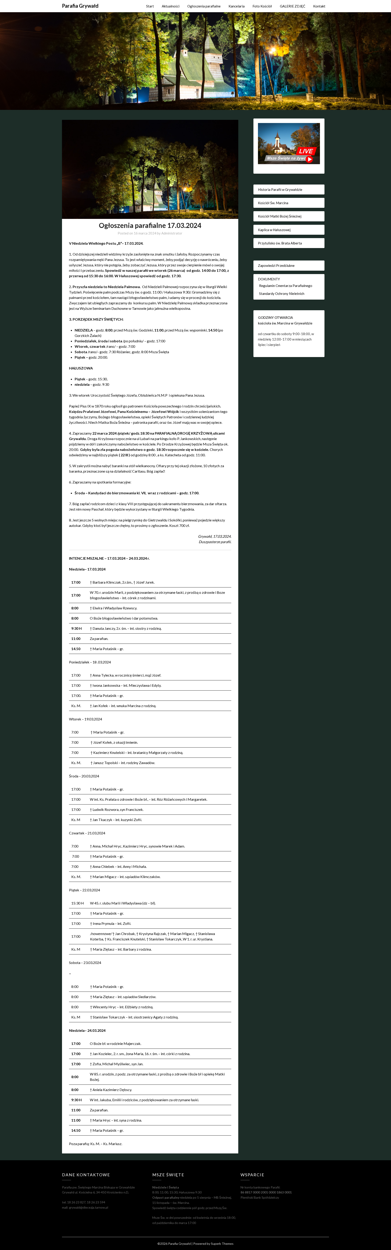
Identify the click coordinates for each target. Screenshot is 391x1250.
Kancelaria (237, 6)
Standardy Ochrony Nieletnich (281, 293)
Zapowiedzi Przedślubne (276, 265)
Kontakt (319, 6)
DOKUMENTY (269, 279)
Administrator (171, 233)
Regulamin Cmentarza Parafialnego (285, 286)
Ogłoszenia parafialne (204, 6)
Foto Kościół (262, 6)
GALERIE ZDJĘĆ (292, 6)
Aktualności (170, 6)
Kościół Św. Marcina (273, 203)
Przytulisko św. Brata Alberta (280, 243)
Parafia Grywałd (80, 6)
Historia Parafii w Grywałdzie (280, 189)
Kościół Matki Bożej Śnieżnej (279, 216)
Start (150, 6)
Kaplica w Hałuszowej (274, 230)
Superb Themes (222, 1243)
